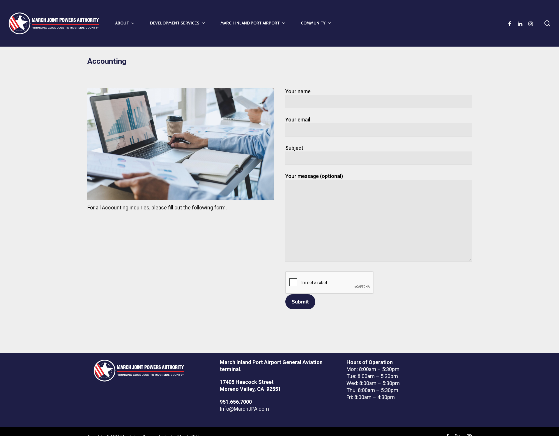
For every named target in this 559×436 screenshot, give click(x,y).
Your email (297, 119)
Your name (298, 91)
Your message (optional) (314, 176)
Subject (294, 148)
